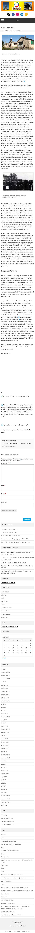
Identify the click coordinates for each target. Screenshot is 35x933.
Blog (2, 847)
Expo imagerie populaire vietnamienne (12, 914)
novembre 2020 (5, 694)
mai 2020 (3, 707)
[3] (19, 319)
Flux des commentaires (7, 821)
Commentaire (5, 463)
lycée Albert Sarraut (6, 607)
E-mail (3, 494)
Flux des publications (7, 818)
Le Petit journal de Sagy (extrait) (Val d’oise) (13, 878)
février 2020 (4, 713)
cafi (25, 429)
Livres (2, 604)
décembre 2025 (5, 672)
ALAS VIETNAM (5, 592)
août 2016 (4, 761)
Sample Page (4, 893)
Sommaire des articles (7, 900)
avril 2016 (3, 767)
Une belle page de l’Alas (7, 911)
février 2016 (4, 770)
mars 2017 (4, 751)
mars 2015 (4, 789)
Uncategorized (12, 429)
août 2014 (4, 805)
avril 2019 (3, 723)
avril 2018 (3, 735)
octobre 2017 (5, 748)
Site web (4, 502)
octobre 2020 (5, 697)
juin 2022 (3, 682)
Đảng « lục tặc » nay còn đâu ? (9, 529)
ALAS (2, 838)
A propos (3, 834)
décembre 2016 (5, 754)
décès (2, 598)
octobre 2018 (5, 732)
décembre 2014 (5, 795)
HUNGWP (7, 31)
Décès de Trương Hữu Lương (9, 532)
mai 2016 (3, 764)
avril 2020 (3, 710)
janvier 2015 (4, 792)
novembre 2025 (5, 675)
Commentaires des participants (10, 850)
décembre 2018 (5, 729)
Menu (17, 20)
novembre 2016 (5, 758)
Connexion (4, 815)
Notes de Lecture (6, 611)
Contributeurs (5, 857)
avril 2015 (3, 786)
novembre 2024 (5, 678)
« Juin (4, 658)
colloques (3, 595)
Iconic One (8, 931)
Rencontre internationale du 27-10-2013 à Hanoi (14, 887)
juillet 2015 (4, 776)
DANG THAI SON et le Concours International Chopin (15, 542)
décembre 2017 (5, 742)
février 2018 (4, 738)
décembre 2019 (5, 716)
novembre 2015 (5, 773)
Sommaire (4, 897)
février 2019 (4, 726)
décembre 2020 (5, 691)
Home (2, 868)
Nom (3, 485)
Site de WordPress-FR (7, 824)
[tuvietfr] (17, 10)
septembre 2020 (5, 701)
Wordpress (26, 931)
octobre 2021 (5, 685)
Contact (3, 853)
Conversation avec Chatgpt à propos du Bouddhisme (16, 539)
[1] (24, 81)
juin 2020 (3, 704)
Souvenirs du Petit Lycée (8, 903)
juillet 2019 (4, 720)
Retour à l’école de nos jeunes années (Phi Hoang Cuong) (17, 890)
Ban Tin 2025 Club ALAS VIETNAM (10, 535)
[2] (19, 317)
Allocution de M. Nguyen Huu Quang (11, 844)
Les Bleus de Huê (27, 443)
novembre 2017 (5, 745)
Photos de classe (5, 614)
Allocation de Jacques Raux (8, 841)
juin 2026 (3, 669)
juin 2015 (3, 780)
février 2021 (4, 688)
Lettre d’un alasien (6, 881)
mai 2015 (3, 783)
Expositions (4, 601)
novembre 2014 (5, 799)
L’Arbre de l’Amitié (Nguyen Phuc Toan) (12, 874)
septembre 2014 (5, 802)
